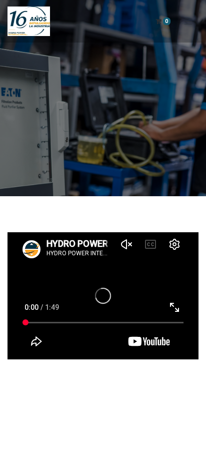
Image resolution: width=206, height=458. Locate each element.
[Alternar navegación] (188, 21)
